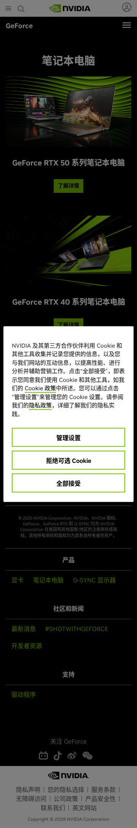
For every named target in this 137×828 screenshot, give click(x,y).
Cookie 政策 (40, 388)
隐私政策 (40, 405)
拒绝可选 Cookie (68, 460)
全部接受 (68, 483)
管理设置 (68, 438)
